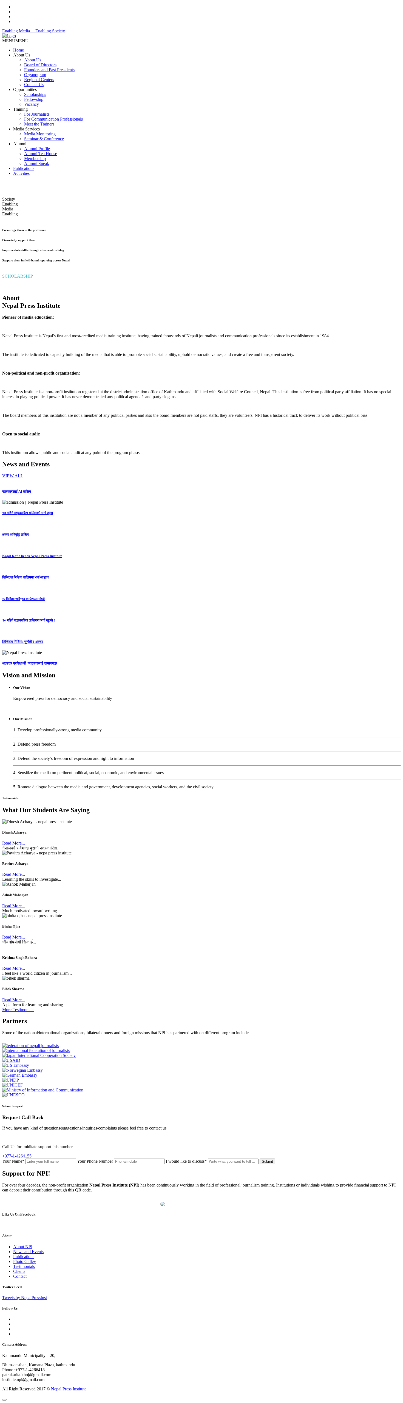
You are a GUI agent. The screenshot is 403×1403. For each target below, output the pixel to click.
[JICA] (39, 1055)
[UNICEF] (12, 1085)
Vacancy (31, 104)
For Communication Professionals (53, 119)
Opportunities (25, 89)
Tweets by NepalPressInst (24, 1297)
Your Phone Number (95, 1161)
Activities (21, 173)
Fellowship (33, 99)
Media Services (26, 129)
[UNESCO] (13, 1095)
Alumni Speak (36, 163)
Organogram (35, 74)
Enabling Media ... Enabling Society (33, 30)
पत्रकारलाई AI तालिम (16, 491)
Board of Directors (40, 64)
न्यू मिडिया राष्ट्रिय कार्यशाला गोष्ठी (23, 599)
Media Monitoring (40, 134)
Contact (20, 1276)
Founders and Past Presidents (49, 69)
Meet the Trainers (39, 124)
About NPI (22, 1246)
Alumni (19, 143)
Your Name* (13, 1161)
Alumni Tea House (40, 153)
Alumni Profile (37, 148)
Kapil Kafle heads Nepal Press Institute (32, 556)
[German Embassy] (19, 1075)
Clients (19, 1271)
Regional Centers (39, 79)
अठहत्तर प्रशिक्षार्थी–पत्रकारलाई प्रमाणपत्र (29, 663)
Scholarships (35, 94)
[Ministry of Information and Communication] (42, 1090)
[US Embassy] (15, 1065)
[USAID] (11, 1060)
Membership (35, 158)
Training (20, 109)
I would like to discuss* (186, 1161)
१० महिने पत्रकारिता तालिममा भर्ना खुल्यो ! (28, 620)
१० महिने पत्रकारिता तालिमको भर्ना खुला (27, 513)
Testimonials (24, 1266)
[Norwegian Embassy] (22, 1070)
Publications (23, 168)
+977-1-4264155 (17, 1156)
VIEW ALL (12, 476)
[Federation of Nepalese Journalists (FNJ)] (30, 1045)
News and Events (28, 1251)
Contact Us (34, 84)
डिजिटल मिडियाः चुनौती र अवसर (22, 642)
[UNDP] (10, 1080)
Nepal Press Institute (68, 1389)
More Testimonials (18, 1009)
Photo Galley (24, 1261)
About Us (21, 55)
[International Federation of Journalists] (36, 1050)
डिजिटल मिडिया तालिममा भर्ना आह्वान (25, 577)
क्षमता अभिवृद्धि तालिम (15, 534)
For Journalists (36, 114)
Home (18, 50)
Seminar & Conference (44, 138)
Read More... (13, 843)
